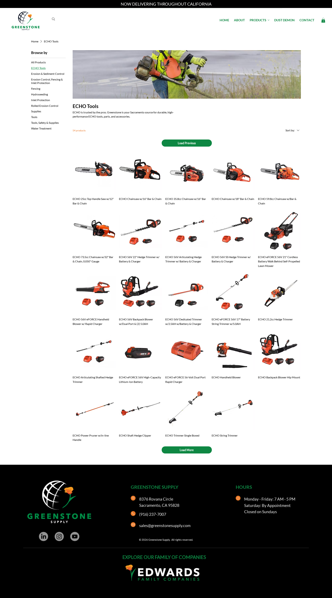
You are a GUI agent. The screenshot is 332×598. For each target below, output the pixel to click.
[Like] (133, 498)
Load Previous (187, 143)
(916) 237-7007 (152, 514)
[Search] (53, 19)
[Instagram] (59, 536)
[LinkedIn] (43, 536)
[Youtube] (74, 536)
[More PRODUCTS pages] (268, 20)
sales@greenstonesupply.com (165, 525)
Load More (187, 450)
